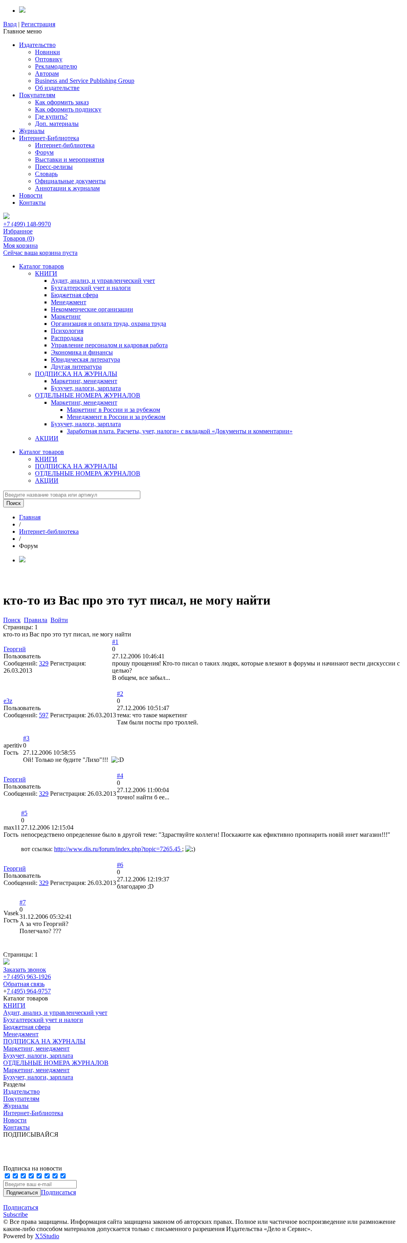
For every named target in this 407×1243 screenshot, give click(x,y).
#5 (24, 813)
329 (43, 663)
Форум (44, 152)
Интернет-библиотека (65, 145)
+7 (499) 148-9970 (27, 224)
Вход (10, 24)
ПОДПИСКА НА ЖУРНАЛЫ (76, 373)
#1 (115, 641)
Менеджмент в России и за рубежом (116, 416)
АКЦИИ (46, 438)
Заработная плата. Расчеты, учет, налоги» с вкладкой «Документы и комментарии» (180, 431)
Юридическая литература (85, 359)
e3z (8, 700)
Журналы (32, 130)
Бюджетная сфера (74, 295)
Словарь (46, 173)
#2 (120, 693)
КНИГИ (46, 273)
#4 (120, 775)
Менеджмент (68, 302)
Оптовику (48, 59)
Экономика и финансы (82, 352)
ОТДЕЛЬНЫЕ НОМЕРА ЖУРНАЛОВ (87, 395)
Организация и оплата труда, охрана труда (108, 323)
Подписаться (58, 1192)
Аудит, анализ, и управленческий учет (103, 280)
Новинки (47, 52)
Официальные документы (70, 181)
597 (43, 715)
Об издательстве (57, 87)
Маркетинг (66, 316)
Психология (67, 330)
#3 (26, 738)
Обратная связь (24, 984)
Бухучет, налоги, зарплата (86, 388)
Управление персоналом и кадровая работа (109, 345)
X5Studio (47, 1236)
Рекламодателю (56, 66)
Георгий (15, 649)
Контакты (32, 202)
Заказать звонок (24, 969)
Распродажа (67, 338)
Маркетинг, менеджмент (84, 381)
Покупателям (37, 95)
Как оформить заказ (62, 102)
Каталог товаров (41, 266)
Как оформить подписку (68, 109)
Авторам (47, 73)
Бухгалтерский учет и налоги (91, 287)
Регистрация (38, 24)
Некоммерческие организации (92, 309)
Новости (31, 195)
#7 (22, 902)
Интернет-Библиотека (49, 138)
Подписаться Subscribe (20, 1211)
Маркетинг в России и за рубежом (113, 409)
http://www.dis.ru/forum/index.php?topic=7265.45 (118, 849)
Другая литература (76, 366)
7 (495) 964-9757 (29, 991)
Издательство (37, 44)
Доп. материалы (57, 123)
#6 (120, 864)
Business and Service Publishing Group (84, 80)
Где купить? (51, 116)
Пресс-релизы (54, 166)
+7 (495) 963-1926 (27, 976)
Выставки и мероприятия (69, 159)
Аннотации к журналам (67, 188)
